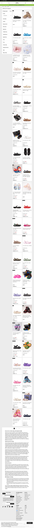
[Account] (25, 3)
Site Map (17, 503)
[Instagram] (8, 506)
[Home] (17, 3)
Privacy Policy (18, 509)
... (17, 428)
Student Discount (27, 498)
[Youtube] (12, 506)
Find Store (12, 503)
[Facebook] (10, 506)
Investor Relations (18, 516)
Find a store (8, 502)
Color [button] (4, 39)
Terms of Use (18, 511)
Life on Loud (26, 493)
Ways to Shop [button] (5, 52)
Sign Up (4, 493)
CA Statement (18, 514)
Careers (17, 506)
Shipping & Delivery (18, 498)
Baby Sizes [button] (4, 29)
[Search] (8, 3)
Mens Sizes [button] (4, 26)
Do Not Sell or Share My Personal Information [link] (19, 518)
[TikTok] (3, 506)
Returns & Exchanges (19, 497)
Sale (25, 511)
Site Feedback (18, 502)
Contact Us (17, 493)
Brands (26, 506)
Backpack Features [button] (5, 47)
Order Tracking (5, 0)
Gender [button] (4, 21)
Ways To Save (26, 497)
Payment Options (18, 501)
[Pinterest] (5, 506)
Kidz (25, 510)
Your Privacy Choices (20, 510)
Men (25, 509)
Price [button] (4, 42)
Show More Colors (15, 40)
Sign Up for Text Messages (8, 495)
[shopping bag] (32, 3)
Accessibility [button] (31, 0)
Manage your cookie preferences (5, 523)
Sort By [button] (4, 13)
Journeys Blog (26, 496)
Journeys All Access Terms (20, 515)
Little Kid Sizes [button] (5, 34)
